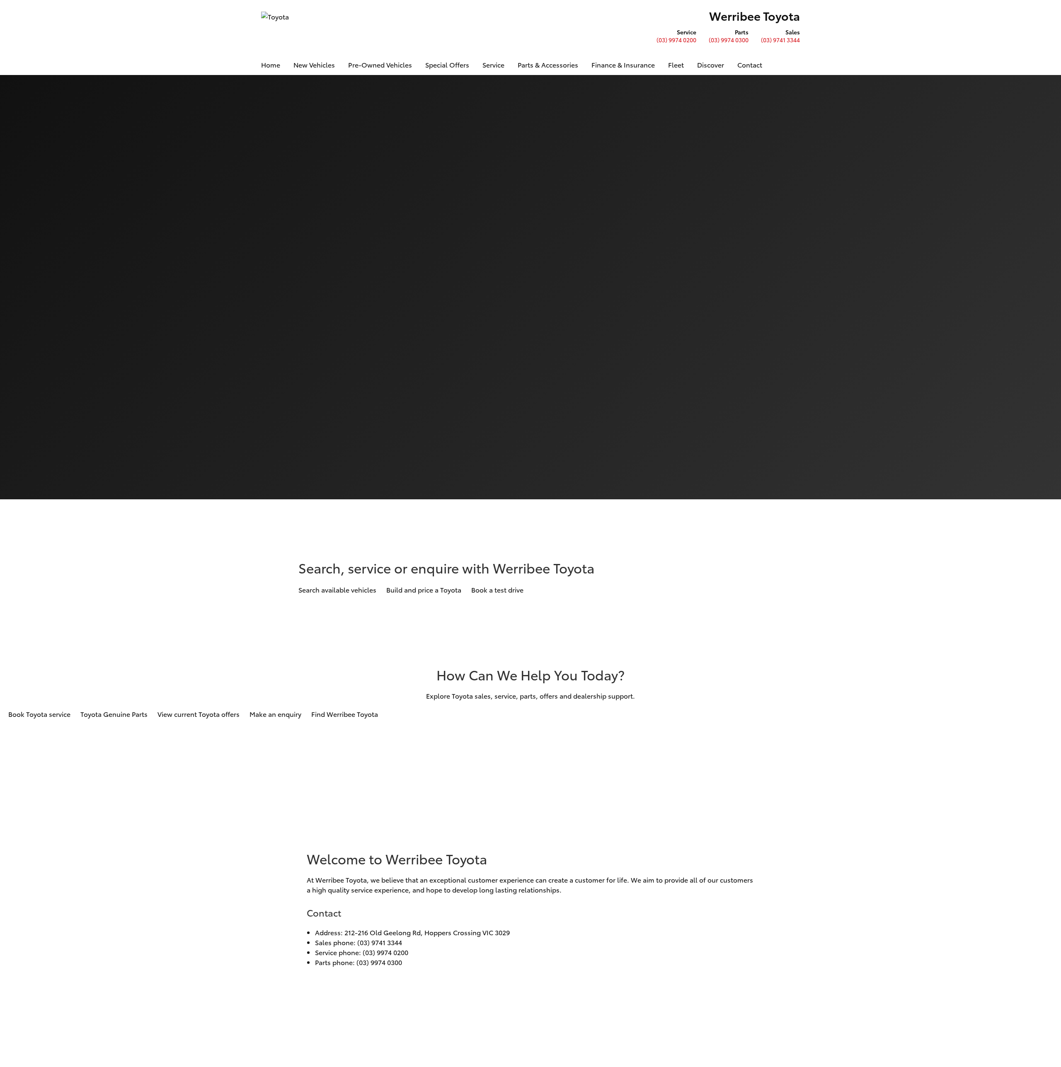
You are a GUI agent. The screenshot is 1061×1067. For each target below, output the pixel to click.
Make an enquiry (275, 714)
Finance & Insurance (623, 64)
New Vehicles (314, 64)
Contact (749, 64)
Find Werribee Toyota (344, 714)
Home (270, 64)
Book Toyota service (39, 714)
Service (493, 64)
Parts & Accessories (548, 64)
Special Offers (447, 64)
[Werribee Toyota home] (276, 27)
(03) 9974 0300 (729, 40)
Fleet (676, 64)
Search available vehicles (337, 589)
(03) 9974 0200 (676, 40)
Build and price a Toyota (423, 589)
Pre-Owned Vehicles (380, 64)
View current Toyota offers (198, 714)
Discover (710, 64)
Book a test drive (497, 589)
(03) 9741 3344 (780, 40)
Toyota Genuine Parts (114, 714)
